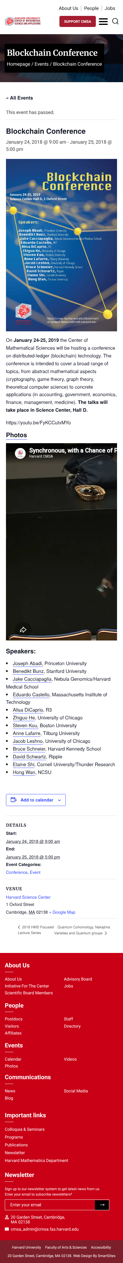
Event (35, 872)
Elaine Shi (23, 764)
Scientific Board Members (29, 993)
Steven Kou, (26, 725)
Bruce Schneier (29, 748)
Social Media (76, 1091)
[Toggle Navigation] (103, 21)
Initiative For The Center (27, 986)
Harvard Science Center (28, 897)
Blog (9, 1098)
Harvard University (26, 1247)
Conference (16, 872)
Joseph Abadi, (28, 663)
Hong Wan (24, 772)
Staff (68, 1019)
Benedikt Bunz (28, 670)
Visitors (12, 1026)
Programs (14, 1137)
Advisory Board (78, 979)
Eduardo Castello (31, 694)
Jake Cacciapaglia (32, 678)
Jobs (110, 8)
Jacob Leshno (28, 740)
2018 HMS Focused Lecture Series (36, 929)
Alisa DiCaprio (28, 709)
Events (42, 64)
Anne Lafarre (26, 733)
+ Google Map (62, 912)
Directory (72, 1026)
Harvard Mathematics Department (36, 1160)
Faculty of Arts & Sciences (66, 1247)
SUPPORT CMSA (77, 21)
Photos (11, 1066)
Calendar (13, 1059)
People (91, 8)
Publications (16, 1145)
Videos (70, 1059)
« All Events (19, 97)
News (10, 1091)
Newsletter (15, 1153)
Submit (102, 1205)
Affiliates (13, 1033)
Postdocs (13, 1019)
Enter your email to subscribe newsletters (38, 1194)
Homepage (18, 64)
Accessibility (101, 1247)
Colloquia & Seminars (24, 1129)
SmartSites (107, 1256)
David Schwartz (29, 756)
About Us (68, 8)
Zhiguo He (24, 717)
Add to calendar (37, 800)
